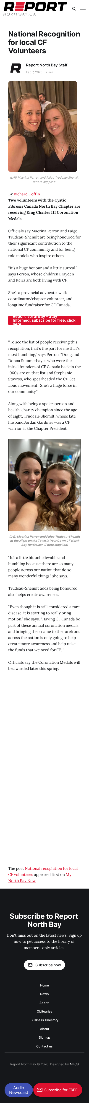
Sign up (44, 1037)
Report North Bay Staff (46, 65)
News (44, 994)
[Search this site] (74, 8)
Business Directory (45, 1020)
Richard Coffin (27, 194)
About (44, 1029)
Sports (44, 1003)
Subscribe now (48, 965)
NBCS (74, 1064)
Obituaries (44, 1011)
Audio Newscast (18, 1090)
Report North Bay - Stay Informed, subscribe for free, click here (44, 320)
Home (44, 985)
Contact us (44, 1046)
